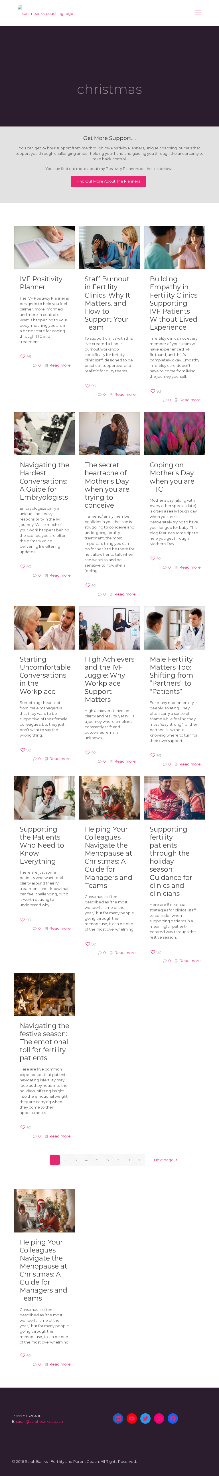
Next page (164, 1160)
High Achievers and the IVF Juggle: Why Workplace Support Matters (109, 679)
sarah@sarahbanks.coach (39, 1421)
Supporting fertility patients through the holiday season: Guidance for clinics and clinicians (171, 861)
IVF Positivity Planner (41, 283)
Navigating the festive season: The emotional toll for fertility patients (44, 1042)
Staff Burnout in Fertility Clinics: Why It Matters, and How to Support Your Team (107, 303)
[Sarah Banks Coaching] (45, 13)
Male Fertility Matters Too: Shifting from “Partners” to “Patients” (171, 675)
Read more (60, 365)
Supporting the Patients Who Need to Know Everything (42, 845)
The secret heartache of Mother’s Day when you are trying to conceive (107, 485)
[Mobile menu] (198, 13)
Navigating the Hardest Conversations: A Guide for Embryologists (44, 481)
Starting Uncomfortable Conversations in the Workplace (45, 675)
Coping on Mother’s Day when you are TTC (172, 477)
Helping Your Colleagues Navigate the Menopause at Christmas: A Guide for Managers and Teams (108, 857)
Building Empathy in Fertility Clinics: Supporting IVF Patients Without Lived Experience (174, 303)
